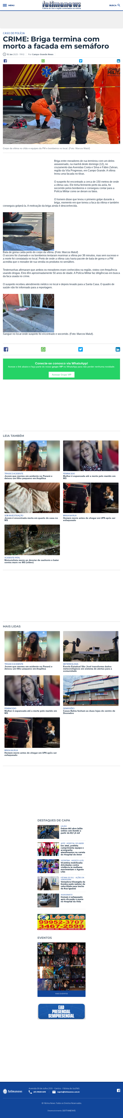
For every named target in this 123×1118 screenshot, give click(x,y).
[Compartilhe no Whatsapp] (43, 60)
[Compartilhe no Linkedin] (118, 60)
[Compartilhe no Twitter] (80, 60)
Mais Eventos (61, 994)
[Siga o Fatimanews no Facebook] (118, 1090)
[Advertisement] (27, 180)
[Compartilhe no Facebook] (5, 60)
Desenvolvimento (55, 1110)
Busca (112, 5)
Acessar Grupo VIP (61, 374)
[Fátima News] (61, 5)
